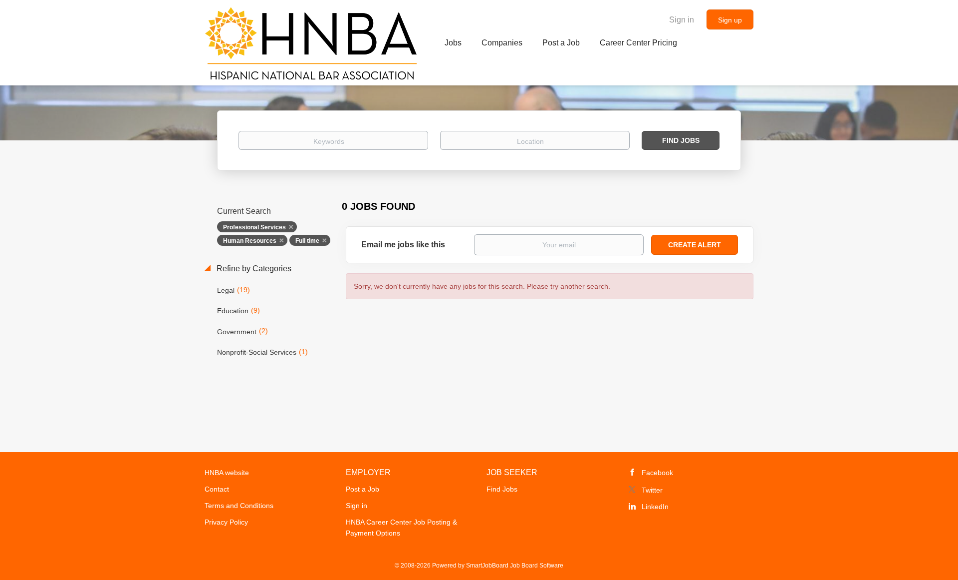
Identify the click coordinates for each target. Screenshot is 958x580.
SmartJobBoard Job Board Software (514, 565)
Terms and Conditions (239, 506)
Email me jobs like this (403, 244)
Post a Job (362, 489)
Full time (307, 240)
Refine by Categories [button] (253, 268)
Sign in (681, 19)
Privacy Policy (226, 522)
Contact (217, 489)
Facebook (657, 473)
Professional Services (254, 227)
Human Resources (249, 240)
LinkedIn (655, 507)
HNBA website (227, 473)
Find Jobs (681, 140)
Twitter (652, 490)
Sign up (730, 20)
